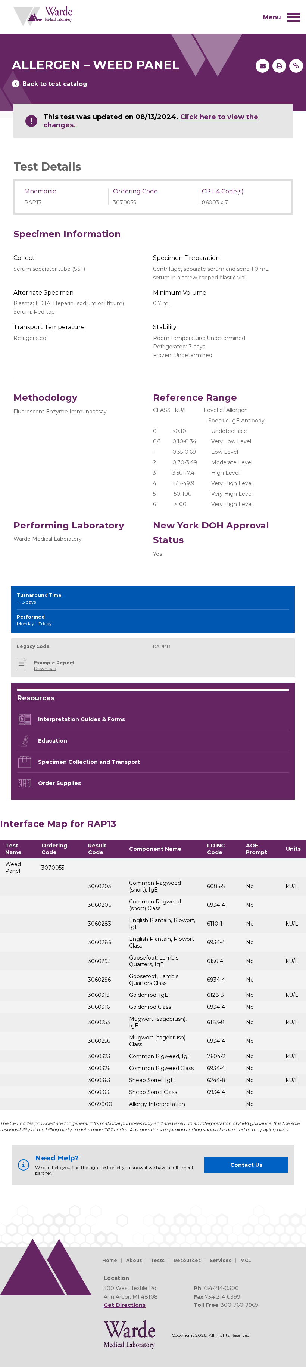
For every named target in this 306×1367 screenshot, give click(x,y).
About (134, 1260)
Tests (158, 1260)
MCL (245, 1260)
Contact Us (246, 1165)
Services (220, 1260)
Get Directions (125, 1305)
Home (109, 1260)
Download (45, 668)
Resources (187, 1260)
